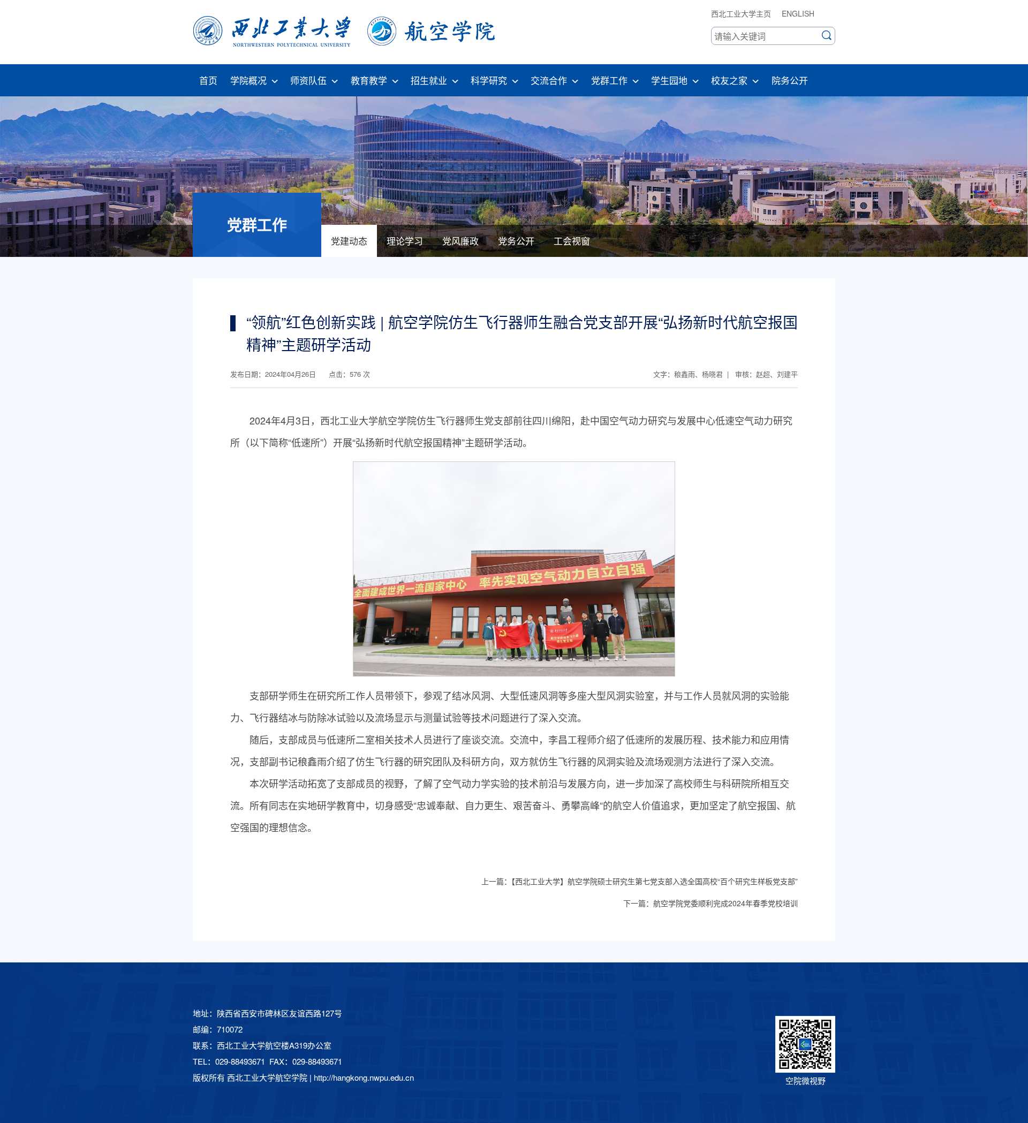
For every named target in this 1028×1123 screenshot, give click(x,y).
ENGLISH (798, 13)
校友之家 (729, 80)
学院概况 (248, 80)
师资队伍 (308, 80)
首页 (208, 80)
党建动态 (349, 240)
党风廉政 (460, 240)
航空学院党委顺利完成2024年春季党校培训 (725, 903)
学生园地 (669, 80)
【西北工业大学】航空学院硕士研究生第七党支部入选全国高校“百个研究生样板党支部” (654, 881)
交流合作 (549, 80)
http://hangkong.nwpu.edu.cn (364, 1077)
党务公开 (516, 240)
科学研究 (489, 80)
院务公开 (790, 80)
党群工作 (609, 80)
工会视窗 (572, 240)
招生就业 (429, 80)
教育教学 (369, 80)
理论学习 (405, 240)
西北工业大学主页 (741, 13)
